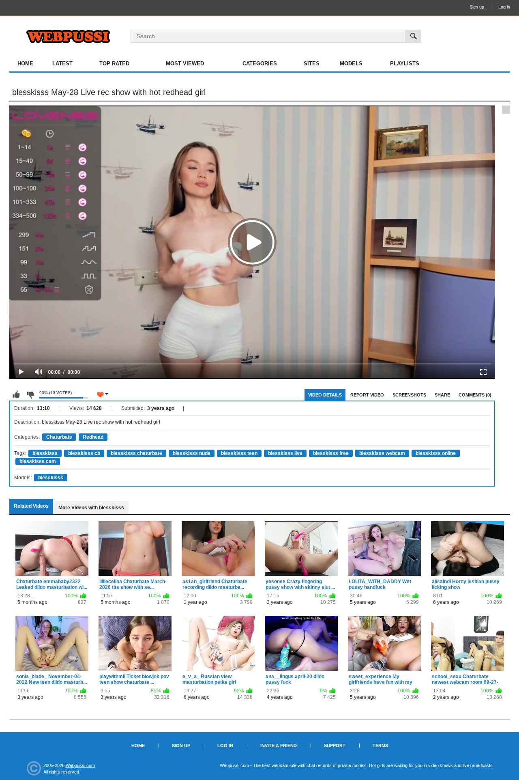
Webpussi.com (80, 765)
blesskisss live (285, 453)
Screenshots (409, 394)
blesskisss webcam (382, 453)
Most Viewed (185, 63)
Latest (62, 63)
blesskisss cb (84, 453)
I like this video (16, 394)
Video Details (325, 394)
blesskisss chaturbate (136, 453)
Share (442, 394)
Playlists (404, 63)
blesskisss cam (37, 461)
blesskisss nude (191, 453)
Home (25, 63)
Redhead (93, 437)
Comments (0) (475, 394)
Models (351, 63)
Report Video (367, 394)
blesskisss (45, 453)
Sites (312, 63)
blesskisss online (436, 453)
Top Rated (114, 63)
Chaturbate (59, 437)
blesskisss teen (239, 453)
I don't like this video (30, 394)
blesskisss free (331, 453)
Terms (380, 745)
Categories (259, 63)
